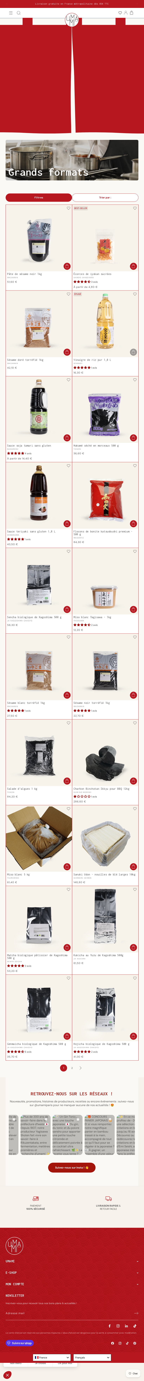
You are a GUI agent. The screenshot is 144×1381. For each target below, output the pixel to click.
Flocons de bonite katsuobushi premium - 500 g (103, 533)
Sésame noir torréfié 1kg (92, 703)
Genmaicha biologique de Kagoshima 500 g (36, 1044)
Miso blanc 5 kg (18, 874)
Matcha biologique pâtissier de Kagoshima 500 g (37, 957)
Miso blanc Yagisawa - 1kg (92, 617)
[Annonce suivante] (137, 4)
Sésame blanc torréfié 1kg (26, 703)
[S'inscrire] (134, 1313)
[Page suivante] (80, 1068)
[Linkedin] (126, 1326)
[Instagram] (118, 1326)
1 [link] (63, 1068)
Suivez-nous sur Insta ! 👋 (72, 1167)
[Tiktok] (134, 1326)
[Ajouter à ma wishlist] (68, 209)
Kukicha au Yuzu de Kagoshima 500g (98, 955)
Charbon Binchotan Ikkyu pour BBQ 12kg (101, 788)
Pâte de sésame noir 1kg (24, 274)
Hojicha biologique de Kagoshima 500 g (101, 1044)
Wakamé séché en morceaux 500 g (96, 445)
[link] (120, 13)
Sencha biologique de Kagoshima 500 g (34, 617)
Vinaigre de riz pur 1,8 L (92, 360)
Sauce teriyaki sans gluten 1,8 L (31, 531)
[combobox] (52, 1357)
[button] (11, 13)
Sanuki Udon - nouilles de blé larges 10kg (105, 874)
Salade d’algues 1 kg (22, 788)
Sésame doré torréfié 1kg (25, 360)
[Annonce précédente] (7, 4)
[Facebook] (109, 1326)
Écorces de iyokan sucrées (92, 274)
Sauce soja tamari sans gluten (29, 445)
